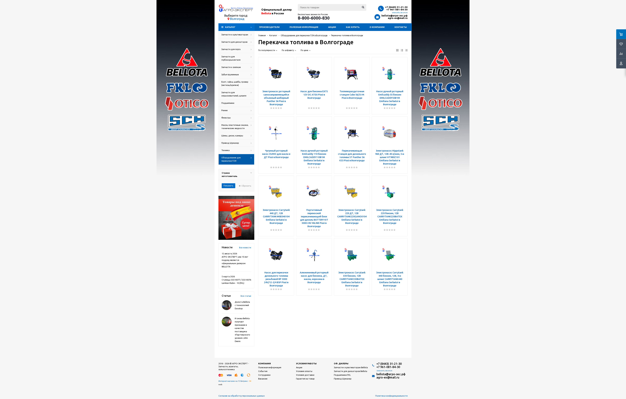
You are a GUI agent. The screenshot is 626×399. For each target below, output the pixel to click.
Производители (269, 27)
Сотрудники (264, 375)
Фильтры (226, 117)
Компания (264, 363)
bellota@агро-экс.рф (394, 15)
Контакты (401, 27)
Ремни (224, 110)
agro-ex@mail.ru (398, 18)
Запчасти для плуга (230, 49)
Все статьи (246, 296)
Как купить (353, 27)
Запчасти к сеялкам (231, 67)
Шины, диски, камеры (232, 135)
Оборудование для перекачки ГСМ (231, 159)
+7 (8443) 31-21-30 (396, 7)
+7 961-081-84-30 (397, 9)
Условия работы (306, 363)
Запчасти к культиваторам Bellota (351, 367)
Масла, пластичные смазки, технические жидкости (234, 126)
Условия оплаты (304, 371)
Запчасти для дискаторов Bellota (350, 371)
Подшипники (227, 103)
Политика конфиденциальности (391, 396)
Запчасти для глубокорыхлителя (230, 58)
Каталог (230, 27)
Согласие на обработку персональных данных (241, 396)
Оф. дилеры (341, 363)
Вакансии (262, 378)
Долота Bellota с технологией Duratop (242, 305)
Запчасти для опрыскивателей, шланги (233, 94)
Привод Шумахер (230, 143)
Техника (225, 150)
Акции (332, 27)
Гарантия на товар (305, 378)
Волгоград (237, 18)
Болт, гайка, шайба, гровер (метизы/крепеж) (234, 83)
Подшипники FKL (342, 375)
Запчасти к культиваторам (234, 34)
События (262, 371)
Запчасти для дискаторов (234, 42)
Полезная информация (304, 27)
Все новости (245, 248)
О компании (377, 27)
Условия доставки (305, 375)
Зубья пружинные (230, 74)
